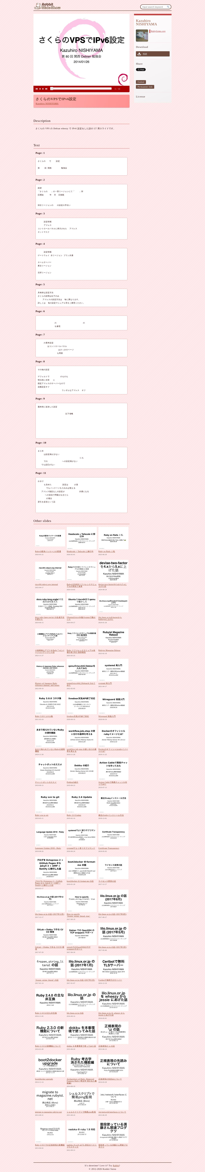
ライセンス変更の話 (107, 881)
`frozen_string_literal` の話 (47, 980)
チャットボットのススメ (46, 782)
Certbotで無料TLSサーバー (110, 980)
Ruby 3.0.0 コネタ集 (44, 716)
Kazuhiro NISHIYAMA (47, 103)
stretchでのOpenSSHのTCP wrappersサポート (78, 948)
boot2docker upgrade (44, 1079)
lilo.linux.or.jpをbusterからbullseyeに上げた (110, 618)
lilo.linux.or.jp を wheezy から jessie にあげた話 (111, 1014)
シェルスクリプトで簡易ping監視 (81, 1112)
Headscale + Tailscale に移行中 (80, 551)
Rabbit (116, 1165)
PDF (145, 54)
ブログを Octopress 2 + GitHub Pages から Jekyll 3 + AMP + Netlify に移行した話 (48, 883)
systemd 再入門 (105, 683)
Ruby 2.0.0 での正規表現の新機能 (50, 1145)
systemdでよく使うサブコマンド (81, 848)
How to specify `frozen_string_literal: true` (78, 915)
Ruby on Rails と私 (106, 551)
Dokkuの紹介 (72, 782)
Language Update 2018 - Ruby (48, 848)
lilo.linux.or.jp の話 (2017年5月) (112, 947)
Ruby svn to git (41, 815)
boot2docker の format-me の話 (80, 881)
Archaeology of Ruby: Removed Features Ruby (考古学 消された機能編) (82, 1081)
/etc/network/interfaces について (112, 1112)
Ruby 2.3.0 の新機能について (48, 1046)
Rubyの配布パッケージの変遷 (48, 551)
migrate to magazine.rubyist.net (48, 1112)
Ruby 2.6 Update (74, 815)
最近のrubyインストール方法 (111, 815)
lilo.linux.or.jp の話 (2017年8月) (112, 914)
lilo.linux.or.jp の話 (75, 1013)
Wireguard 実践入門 (107, 716)
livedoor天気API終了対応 (78, 716)
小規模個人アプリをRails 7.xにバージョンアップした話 (49, 651)
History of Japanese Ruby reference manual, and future (47, 684)
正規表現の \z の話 (106, 1046)
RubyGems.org (158, 31)
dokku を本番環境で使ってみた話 (81, 1046)
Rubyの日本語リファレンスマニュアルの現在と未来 (82, 585)
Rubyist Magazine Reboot (109, 650)
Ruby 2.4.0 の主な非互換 (46, 1013)
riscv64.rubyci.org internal (46, 584)
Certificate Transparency (108, 848)
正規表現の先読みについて (110, 1079)
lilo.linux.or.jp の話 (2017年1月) (81, 980)
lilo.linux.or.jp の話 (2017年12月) (49, 914)
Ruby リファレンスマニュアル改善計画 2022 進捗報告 (81, 651)
